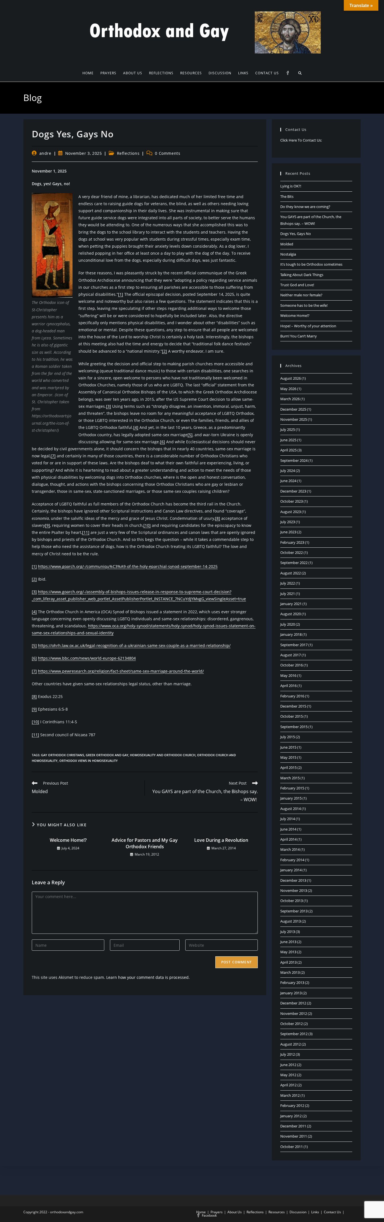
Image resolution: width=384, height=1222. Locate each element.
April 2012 (288, 1084)
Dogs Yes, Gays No (295, 233)
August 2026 (290, 378)
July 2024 (287, 470)
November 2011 (293, 1136)
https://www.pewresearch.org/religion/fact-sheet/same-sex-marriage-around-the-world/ (121, 671)
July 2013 (287, 931)
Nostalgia (288, 254)
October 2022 (291, 552)
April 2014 (288, 839)
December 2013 (293, 880)
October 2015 (291, 716)
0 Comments (167, 153)
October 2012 (291, 1023)
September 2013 (294, 911)
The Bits (286, 196)
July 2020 (287, 624)
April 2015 (288, 767)
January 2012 (291, 1115)
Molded (286, 244)
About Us (234, 1212)
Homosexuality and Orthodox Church (162, 755)
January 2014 (291, 869)
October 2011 (291, 1146)
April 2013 (288, 962)
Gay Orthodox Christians (62, 755)
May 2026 (288, 388)
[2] (164, 351)
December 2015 (293, 706)
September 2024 (294, 460)
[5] (190, 434)
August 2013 (290, 921)
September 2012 (294, 1033)
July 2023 (287, 521)
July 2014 (287, 818)
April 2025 (288, 450)
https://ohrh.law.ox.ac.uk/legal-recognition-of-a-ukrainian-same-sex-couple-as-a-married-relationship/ (134, 645)
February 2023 (292, 542)
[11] (85, 532)
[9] (47, 525)
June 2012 (288, 1064)
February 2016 (292, 696)
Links (315, 1212)
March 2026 (290, 398)
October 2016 (291, 665)
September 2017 (294, 644)
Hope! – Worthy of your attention (308, 325)
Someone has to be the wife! (303, 305)
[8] (217, 518)
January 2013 (291, 992)
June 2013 (288, 941)
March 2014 (290, 849)
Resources (276, 1212)
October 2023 (291, 501)
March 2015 (290, 777)
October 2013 (291, 900)
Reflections (128, 153)
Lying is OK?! (290, 186)
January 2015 (291, 798)
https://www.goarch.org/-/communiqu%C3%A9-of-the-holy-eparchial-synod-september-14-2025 (128, 566)
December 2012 (293, 1003)
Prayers (217, 1212)
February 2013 (292, 982)
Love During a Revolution (221, 840)
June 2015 (288, 747)
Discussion (298, 1212)
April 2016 (288, 685)
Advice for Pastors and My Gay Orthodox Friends (145, 843)
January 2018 (291, 634)
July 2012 (287, 1054)
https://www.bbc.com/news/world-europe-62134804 (87, 658)
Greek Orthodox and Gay (107, 755)
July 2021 (287, 593)
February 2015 (292, 788)
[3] (108, 406)
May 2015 (288, 757)
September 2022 (294, 562)
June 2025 (288, 439)
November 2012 (293, 1013)
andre (45, 153)
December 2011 (293, 1126)
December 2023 (293, 491)
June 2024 (288, 480)
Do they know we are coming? (305, 206)
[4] (135, 427)
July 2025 (287, 429)
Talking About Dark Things (301, 274)
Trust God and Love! (297, 284)
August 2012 (290, 1044)
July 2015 (287, 736)
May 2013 (288, 951)
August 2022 (290, 573)
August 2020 (290, 613)
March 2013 (290, 972)
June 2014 (288, 829)
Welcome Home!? (68, 840)
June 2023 (288, 531)
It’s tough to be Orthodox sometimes (311, 264)
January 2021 (291, 603)
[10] (147, 525)
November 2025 (293, 419)
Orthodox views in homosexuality (88, 760)
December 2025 (293, 409)
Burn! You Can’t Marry (298, 336)
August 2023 (290, 511)
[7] (53, 455)
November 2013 (293, 890)
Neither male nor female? (301, 294)
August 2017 (290, 654)
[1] (120, 294)
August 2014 (290, 808)
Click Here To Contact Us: (301, 140)
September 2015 (294, 726)
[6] (162, 441)
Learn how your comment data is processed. (148, 977)
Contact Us (332, 1212)
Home (201, 1212)
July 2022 (287, 583)
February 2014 (292, 859)
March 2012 (290, 1095)
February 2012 (292, 1105)
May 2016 (288, 675)
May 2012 (288, 1074)
